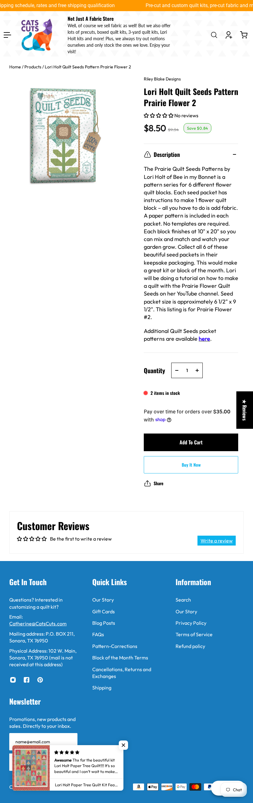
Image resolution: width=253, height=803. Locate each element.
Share (159, 483)
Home (15, 67)
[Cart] (243, 35)
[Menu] (7, 35)
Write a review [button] (217, 540)
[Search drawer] (214, 35)
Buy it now (191, 464)
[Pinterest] (40, 680)
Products (33, 67)
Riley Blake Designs (162, 79)
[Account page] (229, 35)
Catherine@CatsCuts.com (38, 623)
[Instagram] (13, 680)
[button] (159, 115)
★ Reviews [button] (244, 410)
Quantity (154, 370)
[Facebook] (26, 680)
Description (167, 154)
